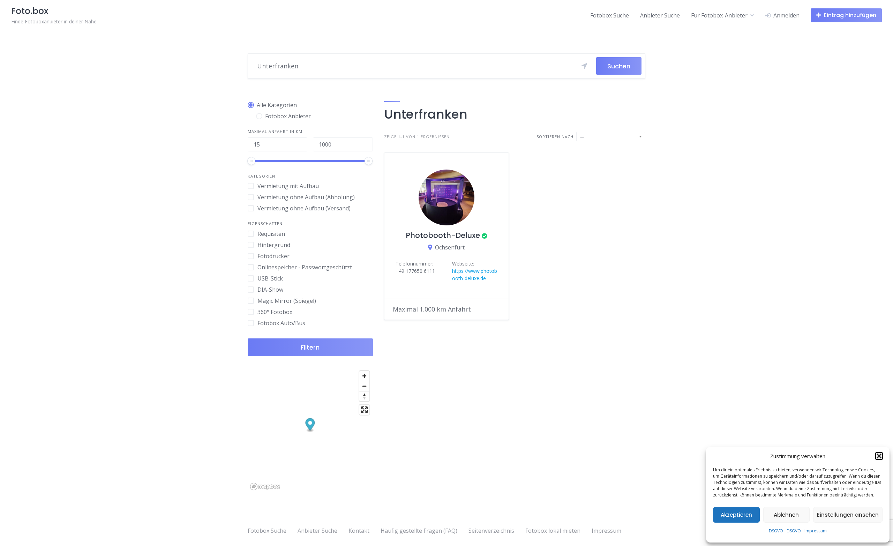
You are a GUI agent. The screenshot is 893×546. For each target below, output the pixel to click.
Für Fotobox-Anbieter (719, 15)
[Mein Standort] (584, 66)
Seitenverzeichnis (491, 530)
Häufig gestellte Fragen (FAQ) (419, 530)
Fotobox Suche (609, 15)
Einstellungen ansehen (848, 514)
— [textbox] (582, 136)
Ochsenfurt (450, 247)
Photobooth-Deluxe (443, 235)
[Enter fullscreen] (364, 410)
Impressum (815, 531)
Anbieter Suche (660, 15)
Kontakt (358, 530)
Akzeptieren (736, 514)
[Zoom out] (364, 386)
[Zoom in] (364, 376)
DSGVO (776, 531)
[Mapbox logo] (265, 487)
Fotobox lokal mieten (552, 530)
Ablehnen (786, 514)
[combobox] (610, 136)
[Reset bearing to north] (364, 396)
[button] (879, 455)
